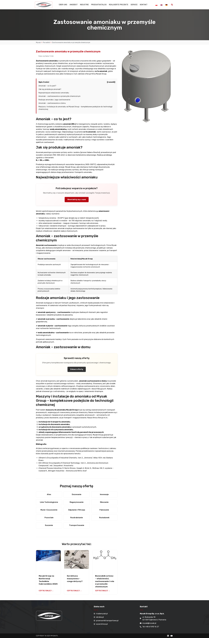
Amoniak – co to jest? (47, 86)
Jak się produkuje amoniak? (50, 89)
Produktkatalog (99, 5)
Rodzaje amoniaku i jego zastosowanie (54, 100)
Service (134, 5)
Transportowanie (76, 525)
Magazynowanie (76, 502)
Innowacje (104, 494)
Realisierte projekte (118, 5)
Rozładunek (104, 518)
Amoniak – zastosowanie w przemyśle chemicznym (59, 96)
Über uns (63, 5)
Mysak (38, 42)
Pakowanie (104, 510)
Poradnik (46, 42)
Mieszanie (104, 502)
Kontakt (143, 5)
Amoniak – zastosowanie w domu (52, 103)
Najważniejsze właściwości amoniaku (54, 93)
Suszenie (49, 525)
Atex (49, 494)
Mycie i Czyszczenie (48, 510)
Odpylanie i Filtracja (76, 510)
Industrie (84, 5)
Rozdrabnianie (76, 518)
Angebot (74, 5)
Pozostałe (49, 518)
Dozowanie (76, 494)
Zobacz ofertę (76, 369)
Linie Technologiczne (49, 502)
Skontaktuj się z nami (76, 199)
